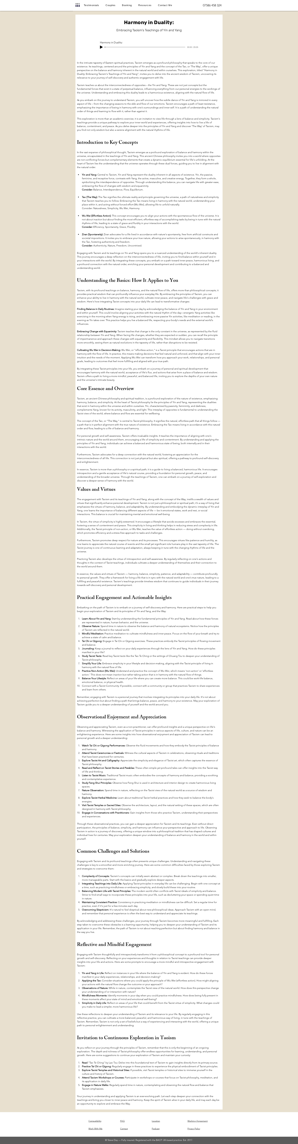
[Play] (101, 47)
